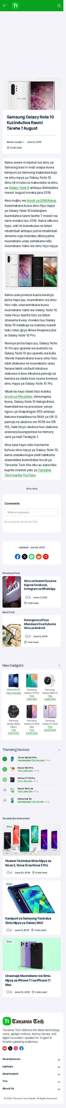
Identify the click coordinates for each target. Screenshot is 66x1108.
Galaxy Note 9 (19, 188)
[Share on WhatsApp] (31, 556)
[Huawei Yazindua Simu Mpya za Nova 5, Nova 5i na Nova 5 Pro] (31, 839)
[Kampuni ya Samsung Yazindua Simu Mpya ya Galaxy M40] (31, 896)
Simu (9, 826)
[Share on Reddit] (38, 556)
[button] (4, 5)
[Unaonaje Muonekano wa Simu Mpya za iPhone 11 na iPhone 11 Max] (31, 954)
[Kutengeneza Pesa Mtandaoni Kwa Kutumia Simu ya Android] (11, 631)
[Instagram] (16, 1048)
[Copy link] (45, 556)
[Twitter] (10, 1048)
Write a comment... (19, 512)
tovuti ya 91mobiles (18, 396)
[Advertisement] (33, 44)
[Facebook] (21, 1048)
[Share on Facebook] (17, 556)
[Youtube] (4, 1048)
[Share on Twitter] (24, 556)
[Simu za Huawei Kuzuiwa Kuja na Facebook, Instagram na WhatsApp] (11, 592)
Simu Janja (31, 488)
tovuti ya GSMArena (41, 200)
